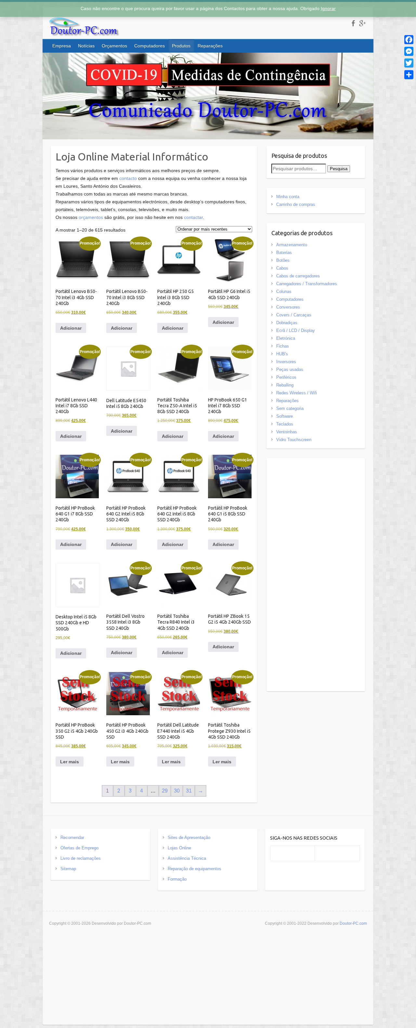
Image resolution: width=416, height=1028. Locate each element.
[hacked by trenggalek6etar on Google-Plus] (362, 23)
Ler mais (69, 761)
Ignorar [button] (328, 8)
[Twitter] (409, 63)
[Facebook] (409, 39)
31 (189, 790)
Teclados (284, 424)
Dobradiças (286, 322)
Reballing (284, 385)
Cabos (282, 268)
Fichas (282, 346)
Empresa (61, 45)
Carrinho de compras (295, 204)
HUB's (282, 353)
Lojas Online (179, 847)
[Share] (409, 75)
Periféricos (286, 377)
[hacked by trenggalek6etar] (84, 28)
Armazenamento (291, 244)
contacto (128, 178)
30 (177, 790)
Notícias (86, 45)
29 (165, 790)
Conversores (288, 307)
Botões (283, 260)
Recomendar (72, 837)
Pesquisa (338, 168)
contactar (193, 217)
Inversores (286, 361)
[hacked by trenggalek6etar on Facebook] (353, 23)
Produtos (181, 45)
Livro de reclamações (80, 858)
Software (284, 416)
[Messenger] (409, 51)
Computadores (149, 45)
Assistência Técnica (187, 858)
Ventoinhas (286, 431)
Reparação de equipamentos (194, 868)
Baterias (284, 252)
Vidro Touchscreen (293, 439)
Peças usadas (289, 369)
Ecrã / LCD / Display (295, 330)
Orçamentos (114, 45)
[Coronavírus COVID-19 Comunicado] (208, 56)
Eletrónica (285, 338)
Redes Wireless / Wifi (296, 392)
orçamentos (91, 217)
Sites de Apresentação (189, 837)
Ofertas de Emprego (79, 847)
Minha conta (287, 196)
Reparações (210, 45)
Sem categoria (290, 408)
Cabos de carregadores (298, 275)
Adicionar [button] (71, 328)
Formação (177, 879)
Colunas (284, 291)
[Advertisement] (315, 576)
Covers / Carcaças (293, 314)
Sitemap (68, 868)
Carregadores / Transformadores (306, 283)
